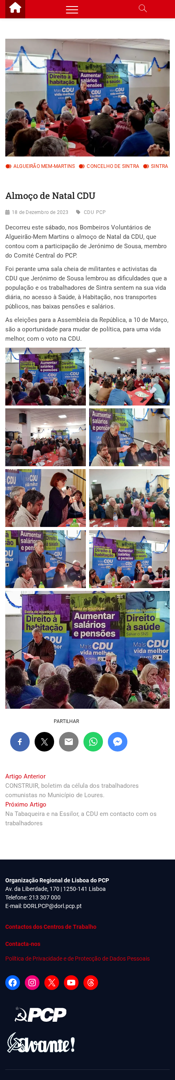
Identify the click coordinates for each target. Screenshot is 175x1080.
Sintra (159, 166)
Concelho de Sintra (113, 166)
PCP (101, 212)
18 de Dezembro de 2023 (40, 212)
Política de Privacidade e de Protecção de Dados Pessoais (77, 958)
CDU (89, 212)
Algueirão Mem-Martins (44, 166)
